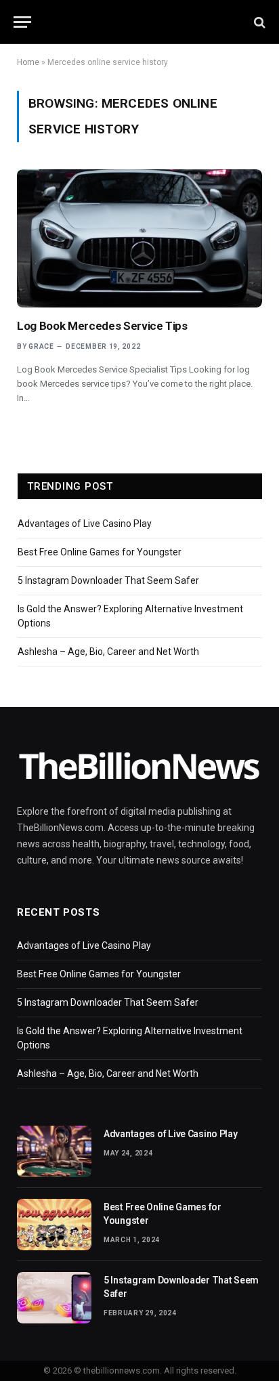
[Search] (258, 22)
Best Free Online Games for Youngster (99, 552)
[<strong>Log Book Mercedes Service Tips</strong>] (139, 238)
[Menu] (22, 22)
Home (28, 62)
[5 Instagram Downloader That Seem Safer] (54, 1297)
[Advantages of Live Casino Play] (54, 1151)
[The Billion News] (139, 22)
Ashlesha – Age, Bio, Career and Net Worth (108, 651)
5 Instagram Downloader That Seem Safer (108, 580)
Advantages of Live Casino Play (85, 523)
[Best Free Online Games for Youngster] (54, 1224)
